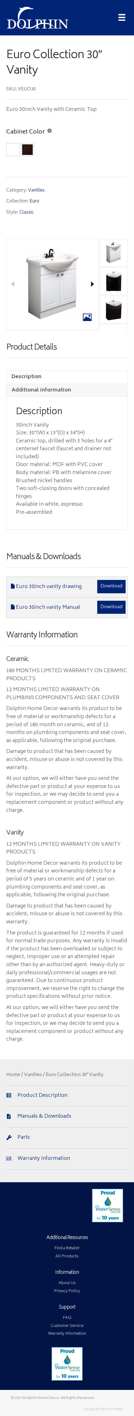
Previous (12, 284)
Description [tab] (26, 377)
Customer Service (67, 1326)
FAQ (67, 1318)
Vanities (36, 190)
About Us (67, 1283)
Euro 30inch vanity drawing (49, 586)
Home (13, 1075)
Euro (34, 201)
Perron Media (112, 1409)
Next (92, 284)
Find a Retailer (67, 1248)
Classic (26, 212)
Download (111, 586)
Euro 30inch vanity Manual (48, 607)
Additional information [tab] (41, 390)
